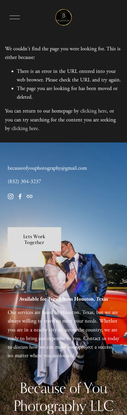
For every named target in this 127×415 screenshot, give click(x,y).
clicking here (93, 111)
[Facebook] (20, 196)
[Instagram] (11, 196)
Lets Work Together (34, 239)
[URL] (29, 196)
